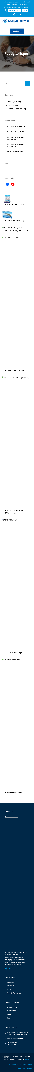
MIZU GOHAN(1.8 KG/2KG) (16, 231)
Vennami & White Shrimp (16, 109)
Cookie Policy (21, 1069)
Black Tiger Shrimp (14, 101)
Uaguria (27, 1059)
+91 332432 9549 (14, 10)
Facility (9, 989)
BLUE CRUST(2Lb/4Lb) (14, 370)
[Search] (27, 83)
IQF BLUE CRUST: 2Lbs (15, 151)
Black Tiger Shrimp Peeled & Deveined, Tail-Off (16, 145)
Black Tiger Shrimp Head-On (16, 126)
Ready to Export (13, 105)
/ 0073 (25, 10)
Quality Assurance (14, 993)
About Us (10, 982)
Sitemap (29, 1069)
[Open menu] (3, 25)
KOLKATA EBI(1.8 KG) (14, 221)
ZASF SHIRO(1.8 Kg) (13, 653)
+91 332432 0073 (12, 1044)
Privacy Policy (13, 1064)
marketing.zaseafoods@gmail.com (17, 7)
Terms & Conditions (26, 1064)
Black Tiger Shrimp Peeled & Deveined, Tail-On (16, 138)
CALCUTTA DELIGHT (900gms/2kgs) (14, 511)
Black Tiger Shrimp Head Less (16, 132)
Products (10, 986)
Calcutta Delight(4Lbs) (13, 792)
